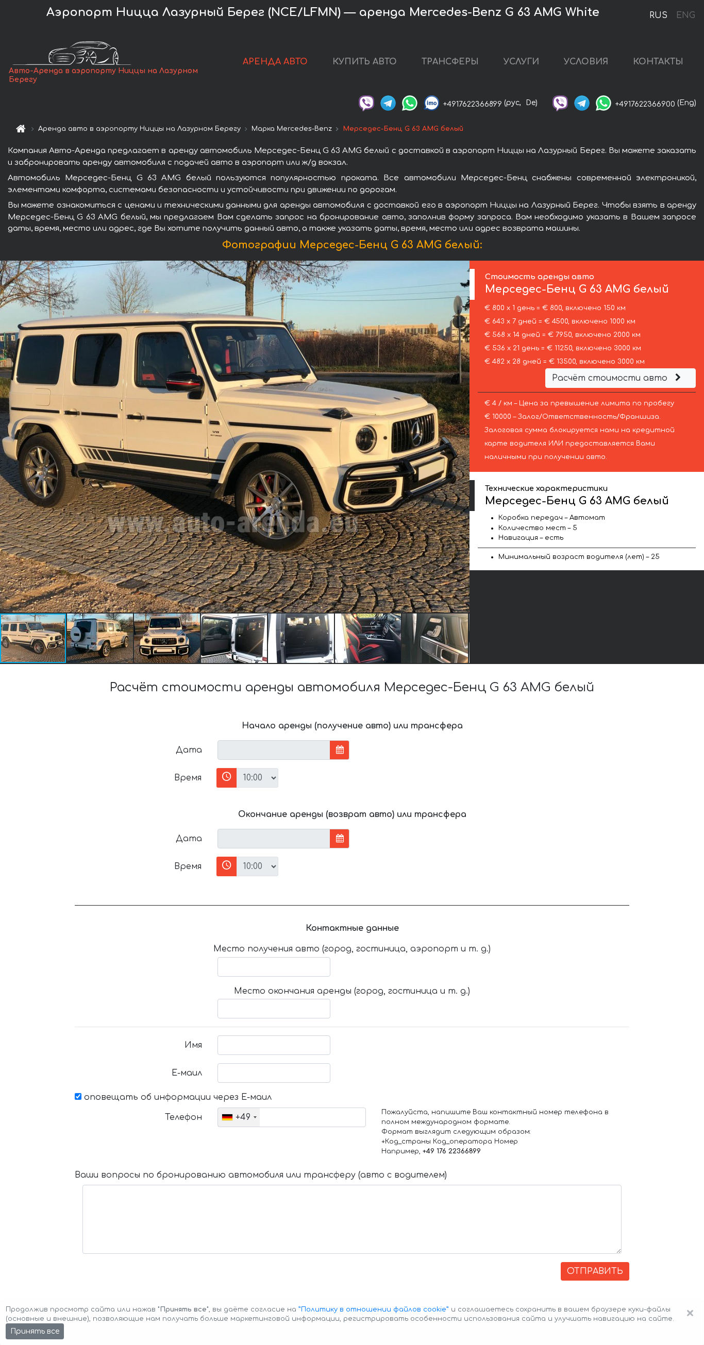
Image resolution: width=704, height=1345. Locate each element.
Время (188, 777)
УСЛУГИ (521, 61)
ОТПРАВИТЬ (595, 1271)
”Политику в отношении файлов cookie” (373, 1309)
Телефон (183, 1117)
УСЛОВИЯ (586, 61)
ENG (685, 15)
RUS (658, 15)
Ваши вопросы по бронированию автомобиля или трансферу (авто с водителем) (261, 1175)
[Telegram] (388, 103)
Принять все (34, 1331)
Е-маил (187, 1073)
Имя (193, 1045)
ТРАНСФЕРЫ (450, 61)
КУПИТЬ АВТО (364, 61)
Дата (189, 750)
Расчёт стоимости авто (611, 378)
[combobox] (239, 1117)
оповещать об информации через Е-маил (176, 1097)
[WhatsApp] (410, 103)
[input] (273, 750)
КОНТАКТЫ (658, 61)
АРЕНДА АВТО (275, 61)
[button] (100, 638)
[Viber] (366, 103)
